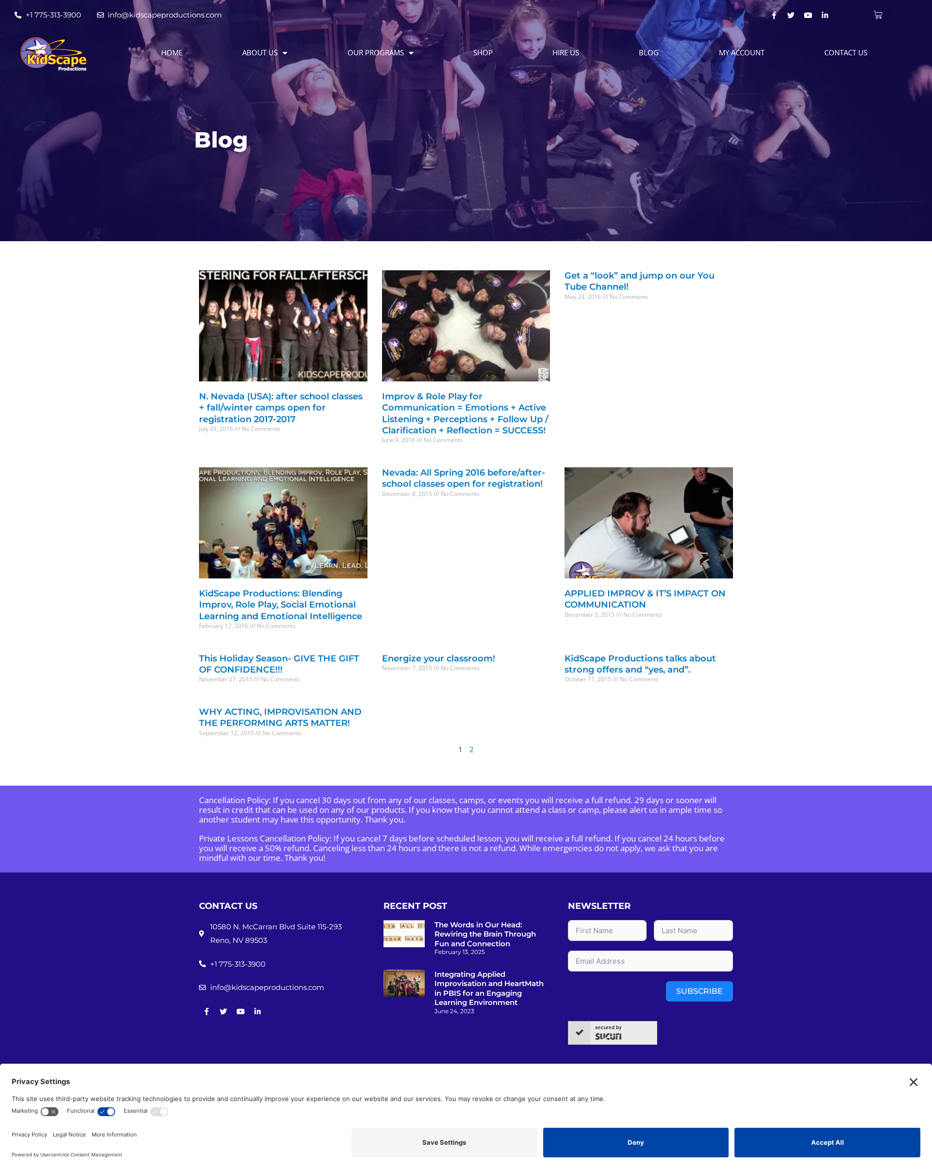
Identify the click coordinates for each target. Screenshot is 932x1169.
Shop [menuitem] (483, 52)
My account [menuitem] (742, 52)
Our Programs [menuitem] (376, 52)
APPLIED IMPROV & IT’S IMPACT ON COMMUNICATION (645, 599)
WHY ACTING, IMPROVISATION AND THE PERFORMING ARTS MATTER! (280, 717)
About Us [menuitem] (260, 52)
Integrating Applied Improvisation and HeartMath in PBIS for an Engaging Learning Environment (489, 988)
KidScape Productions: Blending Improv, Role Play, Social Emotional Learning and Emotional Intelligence (280, 605)
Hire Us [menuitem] (565, 52)
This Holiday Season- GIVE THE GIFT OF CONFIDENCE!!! (279, 664)
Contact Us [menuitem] (845, 52)
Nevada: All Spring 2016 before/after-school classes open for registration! (463, 478)
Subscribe (699, 991)
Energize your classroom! (438, 658)
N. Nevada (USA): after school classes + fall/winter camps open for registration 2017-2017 (281, 408)
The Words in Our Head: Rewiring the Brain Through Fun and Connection (485, 934)
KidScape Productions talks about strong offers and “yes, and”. (640, 664)
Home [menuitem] (172, 52)
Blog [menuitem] (649, 52)
